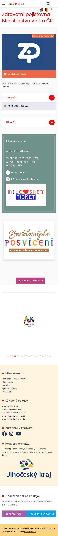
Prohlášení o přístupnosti (13, 379)
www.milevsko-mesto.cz (13, 409)
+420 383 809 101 (19, 172)
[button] (29, 97)
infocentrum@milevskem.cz (24, 179)
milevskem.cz (30, 532)
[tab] (29, 97)
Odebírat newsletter (41, 514)
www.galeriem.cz (10, 406)
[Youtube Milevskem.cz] (18, 433)
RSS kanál (6, 392)
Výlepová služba (9, 388)
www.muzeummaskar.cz (13, 416)
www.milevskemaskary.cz (14, 413)
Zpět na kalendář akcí (30, 280)
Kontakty (6, 385)
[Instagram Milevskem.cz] (11, 433)
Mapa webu (7, 382)
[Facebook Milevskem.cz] (4, 433)
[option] (29, 52)
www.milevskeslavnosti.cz (14, 419)
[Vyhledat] (48, 4)
